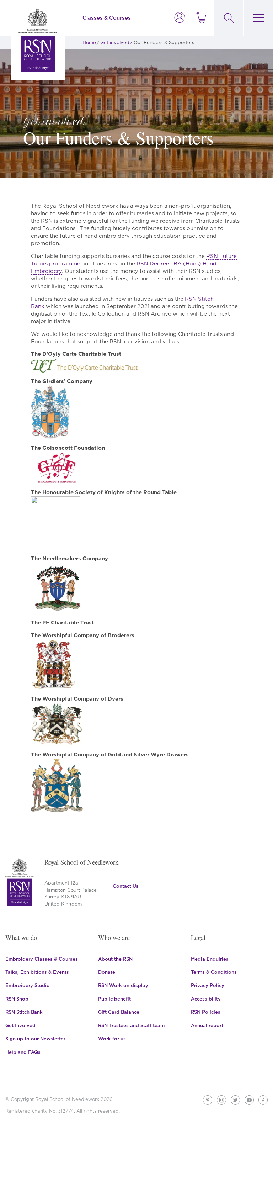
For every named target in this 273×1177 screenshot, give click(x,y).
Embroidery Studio (27, 985)
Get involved (114, 42)
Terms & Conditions (214, 972)
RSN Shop (16, 999)
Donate (106, 972)
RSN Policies (205, 1012)
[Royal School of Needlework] (37, 40)
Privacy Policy (207, 985)
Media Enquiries (210, 959)
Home (89, 42)
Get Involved (20, 1025)
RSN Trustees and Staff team (131, 1025)
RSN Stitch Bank (24, 1012)
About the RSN (115, 959)
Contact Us (126, 886)
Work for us (112, 1038)
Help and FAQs (23, 1052)
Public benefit (114, 999)
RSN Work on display (123, 985)
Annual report (207, 1025)
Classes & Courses (106, 18)
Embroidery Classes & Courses (41, 959)
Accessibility (206, 999)
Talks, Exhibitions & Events (37, 972)
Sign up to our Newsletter (35, 1038)
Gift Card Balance (118, 1012)
